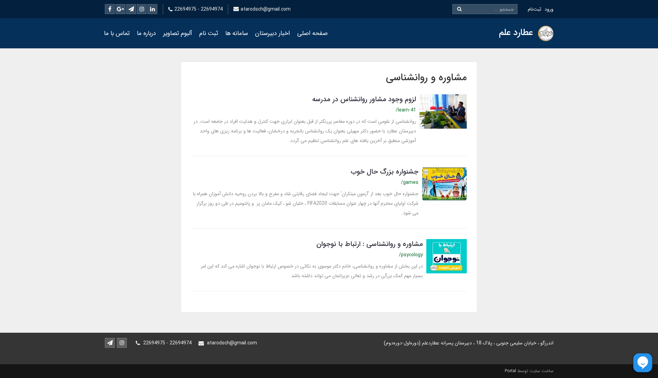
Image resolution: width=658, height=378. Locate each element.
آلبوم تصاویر (177, 33)
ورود (549, 9)
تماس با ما (117, 33)
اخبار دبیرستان (272, 33)
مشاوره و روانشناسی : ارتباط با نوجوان (369, 244)
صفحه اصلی (312, 33)
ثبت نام (208, 33)
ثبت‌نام (534, 9)
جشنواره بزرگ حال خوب (384, 171)
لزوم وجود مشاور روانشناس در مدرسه (364, 99)
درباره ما (146, 33)
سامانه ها (236, 33)
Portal (510, 371)
